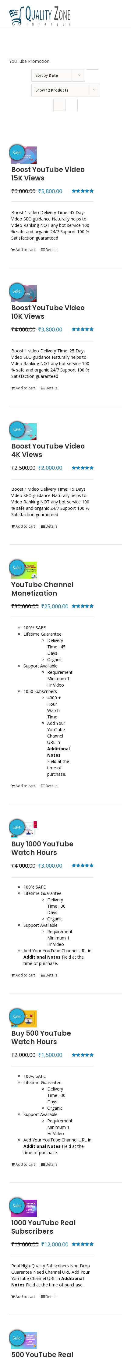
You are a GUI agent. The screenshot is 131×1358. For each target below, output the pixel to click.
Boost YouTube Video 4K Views (48, 450)
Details (51, 249)
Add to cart (25, 249)
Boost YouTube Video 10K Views (48, 312)
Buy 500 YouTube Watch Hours (41, 1038)
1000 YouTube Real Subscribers (43, 1227)
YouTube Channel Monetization (42, 589)
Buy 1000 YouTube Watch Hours (42, 848)
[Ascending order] (92, 69)
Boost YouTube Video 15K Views (48, 174)
